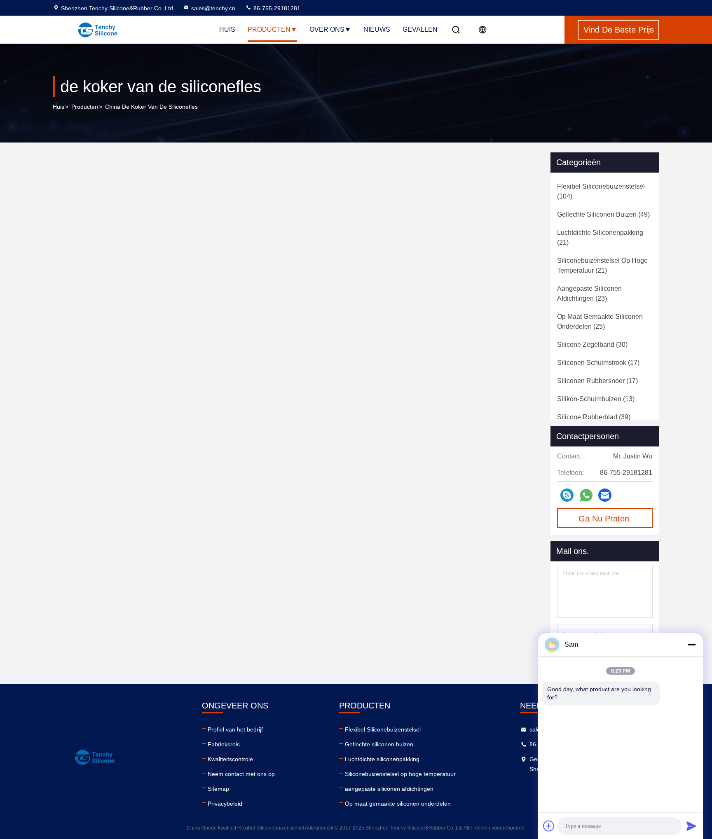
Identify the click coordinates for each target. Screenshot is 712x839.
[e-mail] (605, 495)
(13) (596, 398)
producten (84, 106)
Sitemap (218, 788)
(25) (600, 321)
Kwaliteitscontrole (230, 759)
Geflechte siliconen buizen (379, 744)
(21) (600, 237)
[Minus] (691, 645)
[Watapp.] (586, 495)
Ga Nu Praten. (605, 518)
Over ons (326, 29)
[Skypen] (567, 495)
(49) (603, 214)
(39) (593, 417)
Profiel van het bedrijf (235, 729)
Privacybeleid (225, 803)
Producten (269, 29)
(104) (601, 191)
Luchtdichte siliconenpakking (382, 759)
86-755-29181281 (276, 8)
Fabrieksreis (224, 744)
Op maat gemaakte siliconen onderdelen (398, 803)
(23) (589, 293)
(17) (598, 362)
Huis (227, 29)
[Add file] (549, 826)
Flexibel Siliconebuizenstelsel (383, 729)
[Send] (691, 826)
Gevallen (420, 29)
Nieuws (376, 29)
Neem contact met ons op (241, 774)
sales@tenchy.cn (213, 8)
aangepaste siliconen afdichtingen (389, 788)
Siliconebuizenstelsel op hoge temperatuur (400, 774)
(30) (592, 344)
